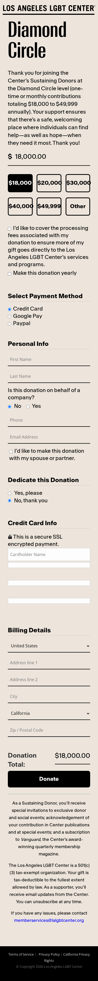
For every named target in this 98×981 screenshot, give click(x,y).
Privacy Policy (49, 954)
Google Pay (27, 316)
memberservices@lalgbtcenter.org (49, 920)
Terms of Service (21, 954)
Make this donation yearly (45, 273)
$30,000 (78, 183)
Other (77, 206)
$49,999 (49, 206)
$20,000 (49, 183)
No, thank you (31, 500)
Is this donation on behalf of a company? (44, 394)
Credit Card (28, 309)
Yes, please (28, 493)
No (17, 406)
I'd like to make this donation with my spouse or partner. (46, 454)
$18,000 (20, 183)
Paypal (21, 323)
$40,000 (21, 206)
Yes (36, 406)
